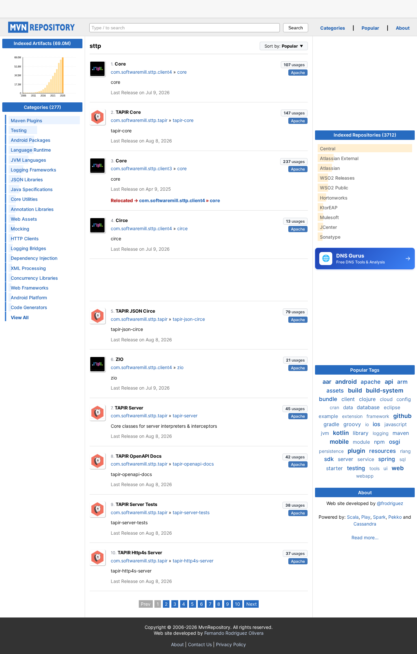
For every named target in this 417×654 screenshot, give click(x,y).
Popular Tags (365, 370)
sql (402, 459)
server (346, 459)
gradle (332, 424)
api (390, 381)
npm (380, 441)
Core (120, 64)
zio (180, 367)
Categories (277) (42, 107)
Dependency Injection (34, 258)
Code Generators (29, 307)
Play (365, 517)
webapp (365, 476)
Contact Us (200, 644)
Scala (353, 517)
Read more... (365, 537)
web (398, 468)
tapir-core (183, 120)
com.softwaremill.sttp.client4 (141, 72)
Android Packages (30, 140)
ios (377, 424)
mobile (340, 441)
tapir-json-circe (189, 319)
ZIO (119, 359)
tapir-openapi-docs (193, 464)
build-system (384, 390)
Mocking (20, 228)
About (403, 28)
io (367, 424)
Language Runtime (31, 150)
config (403, 399)
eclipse (392, 407)
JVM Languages (28, 160)
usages (294, 64)
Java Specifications (32, 189)
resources (383, 451)
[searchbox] (184, 27)
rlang (405, 451)
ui (386, 468)
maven (401, 433)
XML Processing (28, 268)
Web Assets (24, 219)
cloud (387, 399)
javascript (395, 424)
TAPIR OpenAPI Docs (139, 456)
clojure (368, 399)
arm (402, 382)
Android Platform (29, 297)
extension (353, 416)
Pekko (395, 517)
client (348, 399)
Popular (370, 28)
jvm (325, 433)
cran (335, 407)
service (366, 459)
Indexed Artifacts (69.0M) (42, 43)
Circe (122, 220)
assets (335, 390)
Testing (19, 130)
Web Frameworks (30, 287)
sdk (329, 459)
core (182, 72)
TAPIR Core (128, 112)
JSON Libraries (27, 179)
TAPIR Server (129, 407)
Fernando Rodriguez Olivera (234, 633)
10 (237, 604)
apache (371, 382)
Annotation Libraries (32, 209)
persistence (332, 451)
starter (335, 468)
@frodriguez (390, 503)
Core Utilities (24, 199)
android (346, 381)
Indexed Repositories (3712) (365, 135)
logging (381, 433)
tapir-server (185, 415)
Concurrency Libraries (34, 278)
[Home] (42, 31)
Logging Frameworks (33, 169)
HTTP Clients (25, 238)
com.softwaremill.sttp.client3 (141, 168)
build (355, 390)
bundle (329, 399)
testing (357, 468)
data (348, 407)
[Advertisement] (208, 8)
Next (251, 604)
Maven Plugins (26, 120)
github (402, 415)
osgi (394, 441)
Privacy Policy (231, 644)
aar (328, 381)
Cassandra (364, 524)
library (361, 433)
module (362, 442)
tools (375, 468)
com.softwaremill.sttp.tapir (139, 120)
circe (182, 228)
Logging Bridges (28, 248)
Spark (379, 517)
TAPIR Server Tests (136, 504)
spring (387, 459)
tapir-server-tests (191, 512)
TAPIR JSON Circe (135, 311)
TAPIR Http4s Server (140, 552)
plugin (357, 450)
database (369, 407)
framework (379, 416)
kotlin (341, 432)
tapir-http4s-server (193, 560)
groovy (353, 424)
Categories (332, 28)
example (329, 416)
